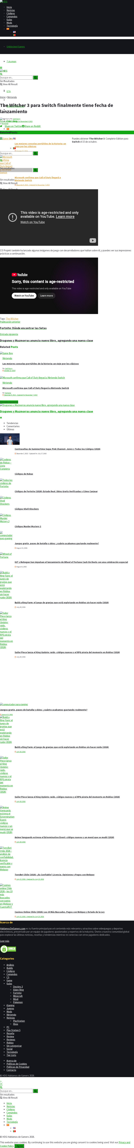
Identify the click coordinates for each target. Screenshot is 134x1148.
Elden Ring (18, 989)
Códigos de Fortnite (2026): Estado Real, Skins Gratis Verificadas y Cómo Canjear (56, 491)
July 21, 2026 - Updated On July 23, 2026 (30, 879)
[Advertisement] (24, 681)
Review (10, 1036)
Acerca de (12, 1060)
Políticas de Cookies (17, 1063)
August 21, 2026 (7, 714)
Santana (8, 393)
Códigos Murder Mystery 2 (28, 526)
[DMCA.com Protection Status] (8, 952)
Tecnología (12, 25)
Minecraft (18, 996)
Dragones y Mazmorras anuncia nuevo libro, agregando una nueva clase (46, 411)
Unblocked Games (16, 46)
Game (9, 980)
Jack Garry (16, 119)
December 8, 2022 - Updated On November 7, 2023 (33, 185)
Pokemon (18, 1002)
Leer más (4, 941)
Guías (9, 19)
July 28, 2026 (20, 752)
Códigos (11, 13)
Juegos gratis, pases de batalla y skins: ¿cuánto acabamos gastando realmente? (57, 543)
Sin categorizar (14, 1045)
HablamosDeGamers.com (12, 928)
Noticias (11, 10)
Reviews (11, 1039)
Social (9, 1048)
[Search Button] (1, 138)
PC (8, 1027)
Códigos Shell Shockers (27, 509)
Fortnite (17, 992)
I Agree (19, 1146)
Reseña (10, 1033)
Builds (10, 968)
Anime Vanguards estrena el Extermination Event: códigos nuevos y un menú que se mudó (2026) (64, 837)
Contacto (11, 1070)
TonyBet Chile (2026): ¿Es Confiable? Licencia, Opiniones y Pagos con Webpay (54, 874)
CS (8, 977)
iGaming (11, 1005)
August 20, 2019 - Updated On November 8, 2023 (16, 121)
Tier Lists (11, 1055)
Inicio (9, 7)
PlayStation (19, 1020)
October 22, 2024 (9, 371)
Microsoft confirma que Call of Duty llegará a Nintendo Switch (35, 388)
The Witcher (12, 318)
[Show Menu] (1, 67)
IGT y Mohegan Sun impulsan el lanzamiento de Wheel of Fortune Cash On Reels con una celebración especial (71, 562)
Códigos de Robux (24, 473)
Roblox (10, 1042)
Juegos (10, 1008)
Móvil (15, 999)
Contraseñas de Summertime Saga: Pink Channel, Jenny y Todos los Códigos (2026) (57, 449)
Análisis (10, 964)
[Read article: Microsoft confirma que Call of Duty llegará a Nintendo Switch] (67, 377)
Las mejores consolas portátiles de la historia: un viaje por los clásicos (40, 363)
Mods (9, 22)
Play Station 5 (13, 1030)
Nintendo (12, 97)
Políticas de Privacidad (18, 1066)
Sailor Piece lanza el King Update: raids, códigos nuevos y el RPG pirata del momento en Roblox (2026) (67, 652)
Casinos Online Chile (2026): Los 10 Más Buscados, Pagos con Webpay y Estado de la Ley (60, 912)
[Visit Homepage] (3, 1)
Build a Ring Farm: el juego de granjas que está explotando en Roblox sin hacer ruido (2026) (62, 602)
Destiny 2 (18, 986)
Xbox (15, 1024)
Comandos (12, 16)
